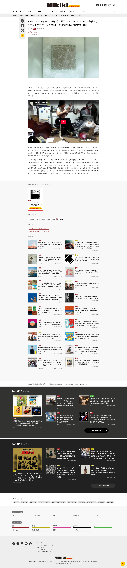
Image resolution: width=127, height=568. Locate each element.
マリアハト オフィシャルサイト (39, 229)
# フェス (16, 502)
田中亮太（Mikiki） (33, 32)
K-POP (33, 15)
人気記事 (62, 12)
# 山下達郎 (82, 502)
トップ (15, 12)
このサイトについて (42, 542)
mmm (38, 219)
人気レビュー (72, 12)
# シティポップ (91, 502)
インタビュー (31, 12)
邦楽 (21, 15)
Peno (44, 219)
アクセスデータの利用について (45, 551)
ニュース (54, 12)
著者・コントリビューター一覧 (45, 545)
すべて (15, 15)
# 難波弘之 (33, 502)
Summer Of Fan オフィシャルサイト (40, 231)
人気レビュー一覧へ (103, 485)
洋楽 (26, 15)
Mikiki (29, 383)
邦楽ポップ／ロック (41, 28)
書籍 (72, 15)
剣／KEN (60, 219)
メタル (40, 15)
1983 (49, 219)
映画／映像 (64, 15)
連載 (39, 12)
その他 (78, 15)
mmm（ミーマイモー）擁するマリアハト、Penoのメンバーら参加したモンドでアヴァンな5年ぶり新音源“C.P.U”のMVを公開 (58, 384)
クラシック (54, 15)
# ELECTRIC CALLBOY (58, 502)
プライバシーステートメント (44, 549)
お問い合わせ (40, 547)
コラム (22, 12)
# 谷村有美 (110, 502)
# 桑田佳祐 (24, 502)
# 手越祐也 (101, 502)
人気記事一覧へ (96, 430)
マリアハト (31, 219)
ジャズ (47, 15)
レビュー (46, 12)
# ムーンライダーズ (44, 502)
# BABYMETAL (72, 502)
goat (53, 219)
